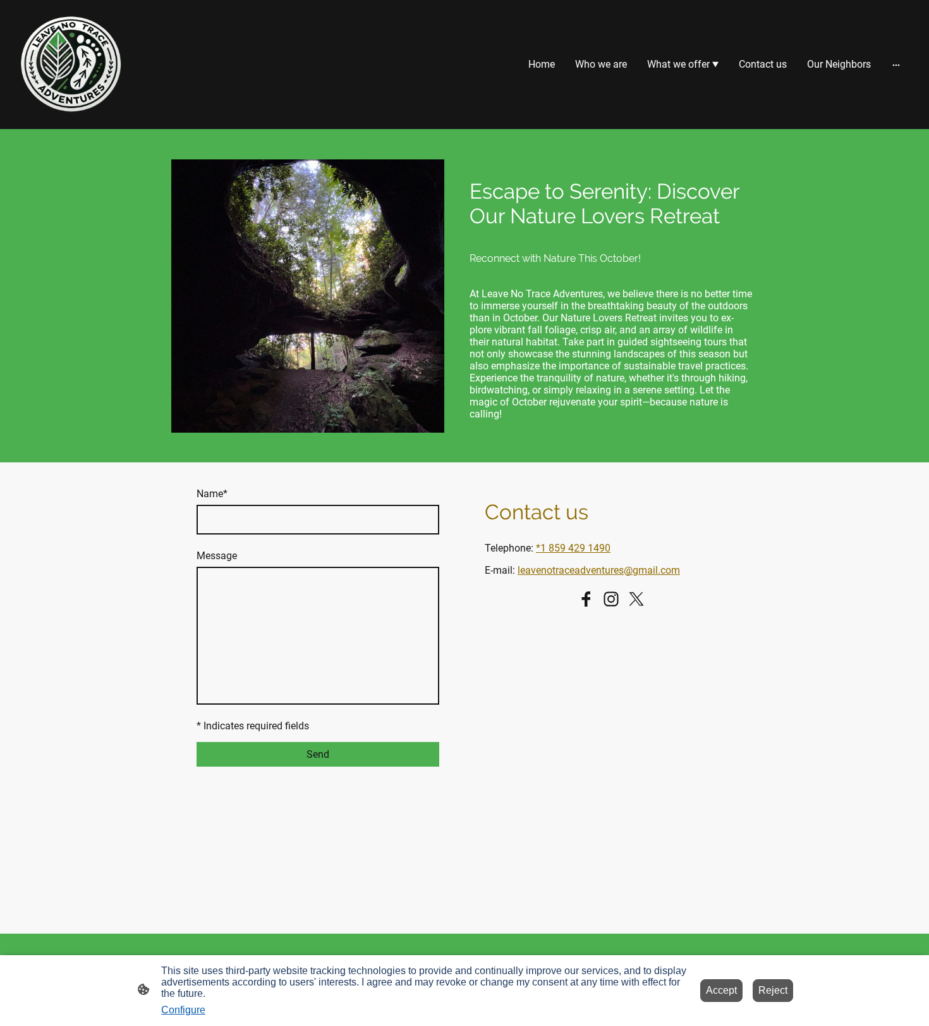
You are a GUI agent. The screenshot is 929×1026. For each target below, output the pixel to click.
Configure (183, 1009)
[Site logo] (70, 64)
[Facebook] (585, 599)
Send (318, 754)
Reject (772, 990)
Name (212, 494)
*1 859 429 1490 (573, 548)
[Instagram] (611, 599)
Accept (721, 990)
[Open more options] (896, 65)
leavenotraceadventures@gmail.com (599, 570)
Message (217, 556)
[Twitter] (636, 599)
